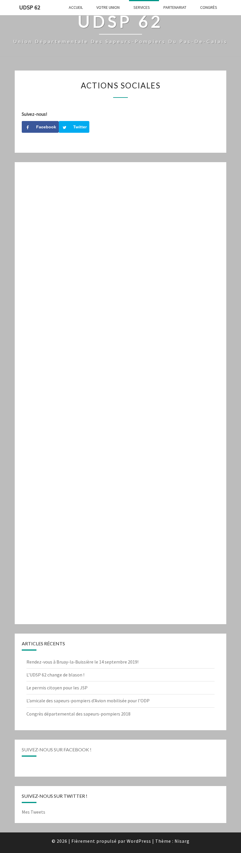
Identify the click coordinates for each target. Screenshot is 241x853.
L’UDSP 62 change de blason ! (55, 675)
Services (141, 7)
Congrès (208, 7)
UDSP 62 (29, 7)
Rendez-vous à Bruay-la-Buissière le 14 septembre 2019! (82, 662)
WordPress (139, 841)
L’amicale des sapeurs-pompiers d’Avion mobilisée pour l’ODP (88, 700)
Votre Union (108, 7)
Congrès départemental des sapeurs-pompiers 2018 (78, 714)
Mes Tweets (33, 812)
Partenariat (174, 7)
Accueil (76, 7)
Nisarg (182, 841)
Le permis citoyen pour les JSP (57, 688)
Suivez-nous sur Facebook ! (56, 749)
